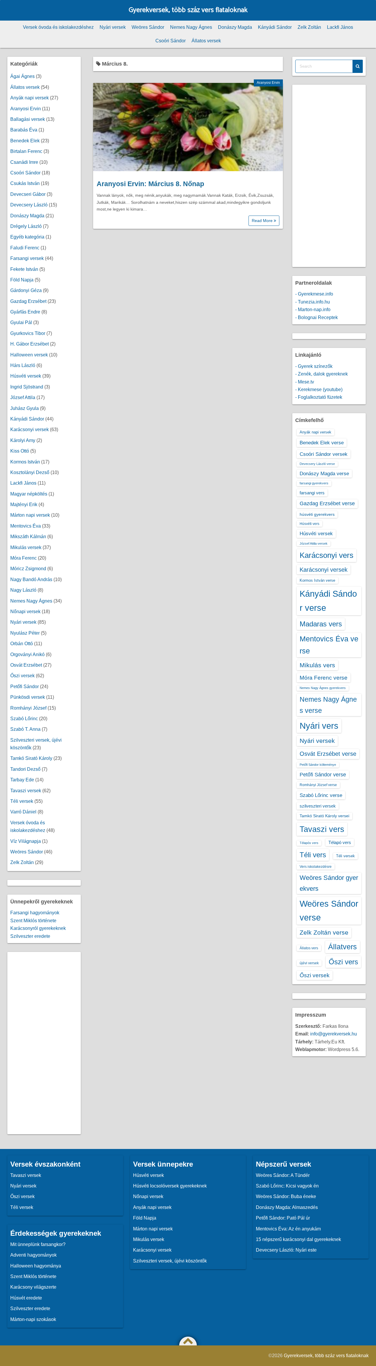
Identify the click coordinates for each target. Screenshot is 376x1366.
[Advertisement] (44, 1043)
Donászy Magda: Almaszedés (287, 1207)
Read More (263, 220)
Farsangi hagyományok (34, 912)
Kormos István (25, 461)
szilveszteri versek (318, 805)
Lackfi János (340, 27)
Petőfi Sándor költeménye (318, 764)
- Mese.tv (304, 381)
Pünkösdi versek (27, 697)
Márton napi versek (30, 515)
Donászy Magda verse (324, 473)
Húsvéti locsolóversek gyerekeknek (170, 1185)
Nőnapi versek (25, 611)
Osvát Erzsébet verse (328, 753)
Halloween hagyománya (35, 1265)
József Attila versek (314, 543)
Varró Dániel (23, 811)
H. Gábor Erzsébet (29, 343)
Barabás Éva (23, 129)
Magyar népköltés (28, 493)
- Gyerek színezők (314, 366)
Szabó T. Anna (25, 729)
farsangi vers (312, 492)
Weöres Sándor (148, 27)
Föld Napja (21, 279)
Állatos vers (309, 948)
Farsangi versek (27, 258)
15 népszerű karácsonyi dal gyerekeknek (298, 1239)
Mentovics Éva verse (329, 645)
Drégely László (26, 226)
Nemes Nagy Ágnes (191, 27)
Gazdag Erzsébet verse (327, 503)
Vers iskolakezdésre (316, 867)
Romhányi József (28, 707)
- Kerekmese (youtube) (319, 389)
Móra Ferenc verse (324, 678)
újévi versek (309, 963)
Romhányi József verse (318, 785)
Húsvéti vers (309, 524)
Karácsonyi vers (326, 555)
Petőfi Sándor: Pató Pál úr (283, 1217)
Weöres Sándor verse (329, 910)
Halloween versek (29, 354)
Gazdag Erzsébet (28, 301)
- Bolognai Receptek (316, 317)
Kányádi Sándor (275, 27)
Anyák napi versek (29, 97)
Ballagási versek (27, 119)
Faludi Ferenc (24, 247)
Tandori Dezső (25, 769)
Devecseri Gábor (28, 194)
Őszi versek (22, 675)
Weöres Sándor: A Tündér (283, 1175)
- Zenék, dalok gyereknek (321, 373)
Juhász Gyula (24, 408)
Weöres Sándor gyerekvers (329, 883)
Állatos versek (206, 40)
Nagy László (23, 590)
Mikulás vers (317, 665)
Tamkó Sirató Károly (31, 758)
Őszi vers (343, 962)
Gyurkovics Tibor (27, 333)
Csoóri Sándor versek (324, 454)
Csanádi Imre (24, 162)
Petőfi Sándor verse (323, 775)
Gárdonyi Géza (26, 290)
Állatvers (342, 947)
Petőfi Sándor (24, 686)
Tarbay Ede (22, 779)
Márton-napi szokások (33, 1319)
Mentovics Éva (25, 525)
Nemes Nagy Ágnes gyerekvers (323, 688)
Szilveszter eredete (30, 936)
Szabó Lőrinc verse (321, 795)
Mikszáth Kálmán (28, 536)
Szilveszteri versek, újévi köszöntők (170, 1260)
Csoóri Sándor (170, 40)
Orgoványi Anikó (27, 654)
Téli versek (21, 801)
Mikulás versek (25, 547)
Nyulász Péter (25, 633)
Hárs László (22, 365)
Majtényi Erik (23, 504)
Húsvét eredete (26, 1297)
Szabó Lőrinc (24, 718)
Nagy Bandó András (31, 579)
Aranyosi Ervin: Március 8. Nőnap (150, 184)
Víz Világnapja (25, 841)
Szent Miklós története (33, 920)
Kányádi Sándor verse (328, 601)
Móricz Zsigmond (28, 568)
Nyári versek (113, 27)
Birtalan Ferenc (26, 151)
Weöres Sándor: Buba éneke (286, 1196)
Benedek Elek (25, 140)
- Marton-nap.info (312, 309)
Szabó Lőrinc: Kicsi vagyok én (287, 1185)
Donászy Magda (235, 27)
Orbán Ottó (21, 643)
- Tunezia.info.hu (312, 301)
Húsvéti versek (25, 375)
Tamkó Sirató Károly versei (324, 815)
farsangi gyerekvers (314, 483)
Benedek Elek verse (322, 443)
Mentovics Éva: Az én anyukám (288, 1228)
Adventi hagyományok (33, 1254)
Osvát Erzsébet (26, 665)
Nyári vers (319, 725)
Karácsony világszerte (33, 1287)
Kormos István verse (317, 580)
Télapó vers (339, 842)
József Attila (22, 397)
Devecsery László (29, 204)
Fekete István (24, 269)
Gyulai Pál (21, 322)
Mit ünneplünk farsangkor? (38, 1244)
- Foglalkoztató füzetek (318, 397)
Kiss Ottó (19, 450)
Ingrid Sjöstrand (26, 386)
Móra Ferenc (23, 558)
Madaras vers (321, 624)
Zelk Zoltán (309, 27)
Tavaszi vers (322, 829)
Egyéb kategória (27, 236)
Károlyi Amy (22, 440)
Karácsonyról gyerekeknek (38, 928)
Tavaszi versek (25, 790)
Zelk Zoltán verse (324, 932)
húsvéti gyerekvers (317, 514)
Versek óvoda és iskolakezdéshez (58, 27)
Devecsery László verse (317, 464)
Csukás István (25, 183)
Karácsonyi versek (29, 429)
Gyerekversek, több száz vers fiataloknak (188, 10)
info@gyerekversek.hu (333, 1033)
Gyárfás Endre (25, 311)
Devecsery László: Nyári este (286, 1249)
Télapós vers (309, 843)
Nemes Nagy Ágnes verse (328, 704)
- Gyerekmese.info (314, 293)
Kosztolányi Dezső (29, 472)
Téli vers (313, 855)
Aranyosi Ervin (268, 83)
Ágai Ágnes (22, 76)
